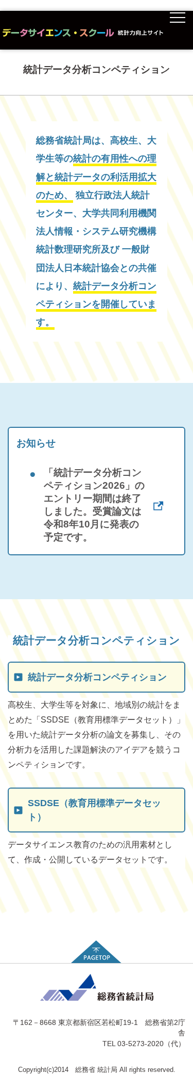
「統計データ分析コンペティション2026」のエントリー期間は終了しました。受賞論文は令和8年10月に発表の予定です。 (87, 504)
